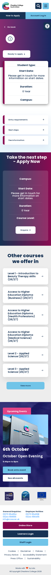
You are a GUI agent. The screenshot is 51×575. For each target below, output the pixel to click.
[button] (26, 119)
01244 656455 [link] (32, 516)
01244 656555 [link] (9, 516)
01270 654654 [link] (10, 514)
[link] (47, 26)
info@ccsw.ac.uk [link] (11, 519)
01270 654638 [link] (32, 514)
